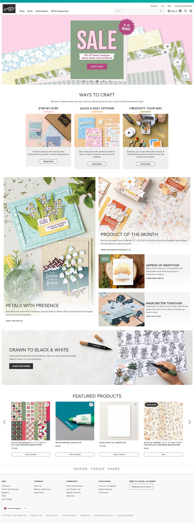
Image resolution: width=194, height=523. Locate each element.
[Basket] (190, 11)
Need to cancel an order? (142, 481)
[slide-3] (110, 80)
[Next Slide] (189, 425)
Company (38, 481)
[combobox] (139, 11)
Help (4, 481)
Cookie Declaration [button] (125, 515)
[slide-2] (103, 80)
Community (72, 481)
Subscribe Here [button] (153, 278)
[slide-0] (91, 80)
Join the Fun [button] (152, 315)
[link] (185, 11)
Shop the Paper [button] (21, 365)
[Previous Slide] (4, 425)
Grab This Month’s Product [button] (114, 249)
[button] (180, 11)
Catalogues (104, 481)
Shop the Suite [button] (13, 320)
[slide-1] (97, 80)
